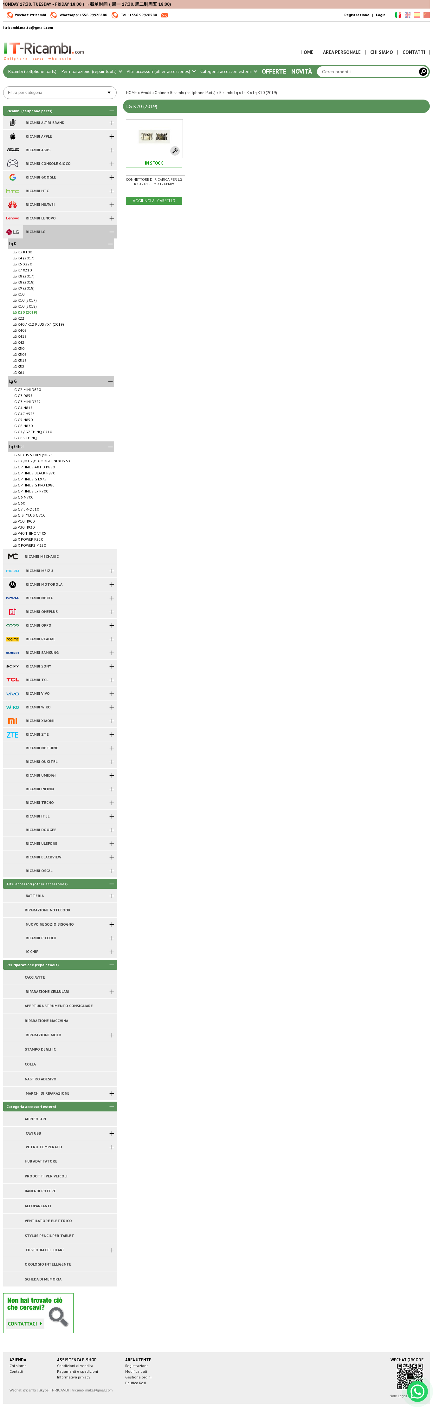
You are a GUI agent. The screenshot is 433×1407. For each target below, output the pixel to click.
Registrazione (356, 14)
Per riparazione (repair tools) (89, 71)
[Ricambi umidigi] (12, 775)
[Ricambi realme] (12, 639)
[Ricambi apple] (12, 136)
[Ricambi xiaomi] (12, 721)
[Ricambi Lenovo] (12, 218)
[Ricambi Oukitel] (12, 761)
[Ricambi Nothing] (12, 748)
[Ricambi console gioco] (12, 163)
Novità (301, 71)
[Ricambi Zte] (12, 734)
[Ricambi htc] (12, 191)
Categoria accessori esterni (226, 71)
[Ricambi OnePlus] (12, 611)
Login (380, 14)
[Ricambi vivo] (12, 693)
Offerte (274, 71)
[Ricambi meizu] (12, 571)
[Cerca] (423, 72)
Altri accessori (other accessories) (159, 71)
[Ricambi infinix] (12, 789)
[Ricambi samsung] (12, 652)
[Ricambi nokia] (12, 598)
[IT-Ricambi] (44, 62)
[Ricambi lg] (12, 232)
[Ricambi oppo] (12, 625)
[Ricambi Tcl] (12, 680)
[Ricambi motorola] (12, 584)
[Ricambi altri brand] (12, 122)
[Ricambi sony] (12, 666)
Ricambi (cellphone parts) (32, 71)
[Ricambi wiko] (12, 707)
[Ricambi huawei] (12, 204)
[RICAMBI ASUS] (12, 150)
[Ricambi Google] (12, 177)
